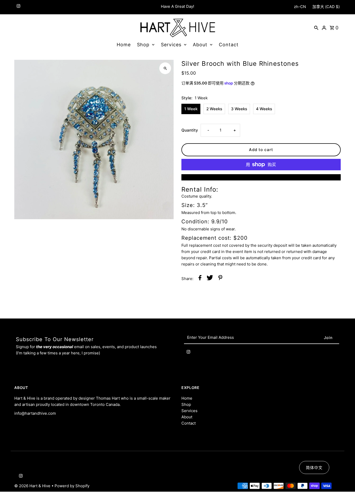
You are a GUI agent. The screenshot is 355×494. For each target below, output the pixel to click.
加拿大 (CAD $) (326, 6)
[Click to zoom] (165, 68)
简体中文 (314, 467)
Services (171, 44)
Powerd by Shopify (72, 485)
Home (124, 44)
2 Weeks (214, 108)
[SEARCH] (316, 27)
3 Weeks (239, 108)
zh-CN (300, 6)
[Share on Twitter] (210, 278)
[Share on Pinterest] (220, 278)
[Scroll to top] (344, 480)
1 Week (191, 108)
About (200, 44)
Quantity (189, 130)
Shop (143, 44)
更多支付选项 (261, 177)
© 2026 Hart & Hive (32, 485)
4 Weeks (264, 108)
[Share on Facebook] (200, 278)
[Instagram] (18, 7)
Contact (229, 44)
